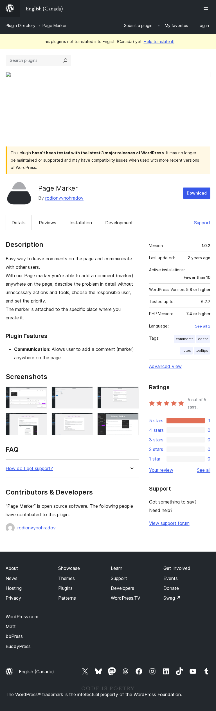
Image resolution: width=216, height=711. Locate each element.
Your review (161, 470)
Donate (171, 588)
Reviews (47, 222)
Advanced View (165, 366)
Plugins (65, 588)
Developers (122, 588)
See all (203, 470)
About (12, 568)
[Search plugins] (65, 60)
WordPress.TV (125, 598)
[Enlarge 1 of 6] (39, 394)
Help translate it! (159, 41)
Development (119, 222)
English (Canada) (36, 671)
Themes (66, 578)
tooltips (201, 350)
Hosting (14, 588)
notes (186, 350)
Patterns (67, 598)
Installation (80, 222)
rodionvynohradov (64, 198)
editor (203, 339)
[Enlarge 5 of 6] (85, 420)
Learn (116, 568)
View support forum (169, 523)
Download (197, 193)
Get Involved (176, 568)
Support (202, 222)
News (11, 578)
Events (170, 578)
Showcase (69, 568)
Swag (172, 598)
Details (19, 222)
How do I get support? (29, 468)
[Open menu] (207, 8)
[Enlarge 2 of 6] (85, 394)
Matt (11, 626)
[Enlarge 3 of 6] (131, 394)
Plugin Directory (20, 25)
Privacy (13, 598)
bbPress (14, 636)
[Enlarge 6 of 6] (131, 420)
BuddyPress (18, 646)
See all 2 (202, 326)
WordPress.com (22, 616)
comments (185, 339)
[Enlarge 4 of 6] (39, 420)
